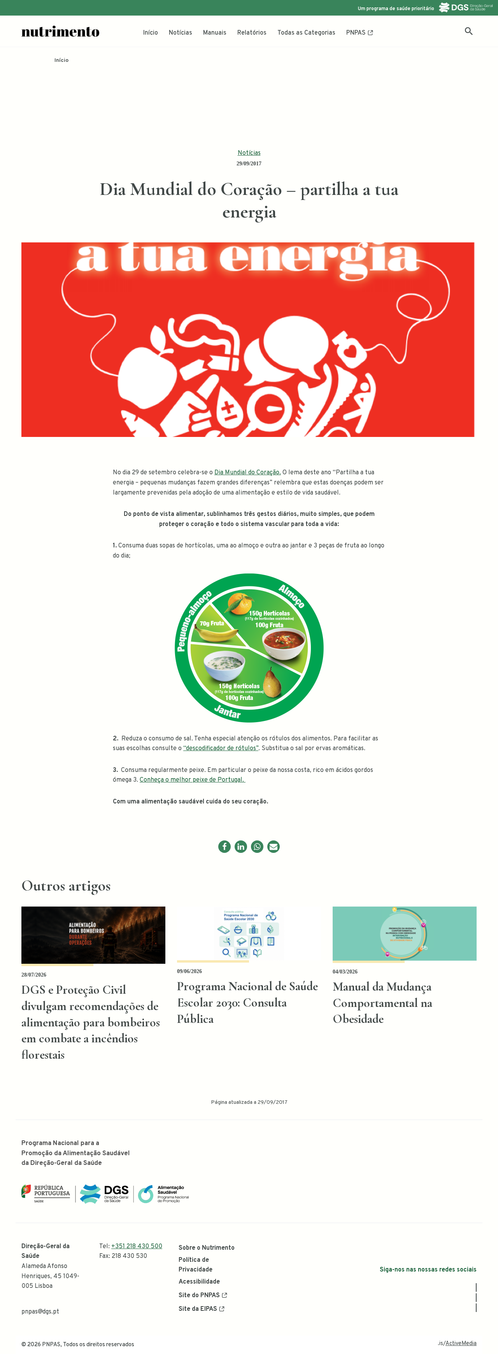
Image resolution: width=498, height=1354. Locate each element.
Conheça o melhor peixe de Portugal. (192, 780)
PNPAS (356, 33)
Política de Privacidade (195, 1265)
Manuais (214, 33)
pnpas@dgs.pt (40, 1312)
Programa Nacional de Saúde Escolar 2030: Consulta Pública (247, 1002)
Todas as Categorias (306, 33)
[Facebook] (224, 846)
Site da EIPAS (198, 1309)
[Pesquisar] (469, 31)
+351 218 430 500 (136, 1247)
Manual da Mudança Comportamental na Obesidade (382, 1002)
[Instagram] (476, 1297)
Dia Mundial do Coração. (247, 473)
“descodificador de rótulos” (220, 748)
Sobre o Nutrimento (207, 1248)
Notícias (180, 33)
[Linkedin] (241, 846)
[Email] (273, 846)
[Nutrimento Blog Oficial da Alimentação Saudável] (60, 31)
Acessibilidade (199, 1282)
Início (150, 33)
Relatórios (252, 33)
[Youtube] (476, 1307)
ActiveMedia (461, 1343)
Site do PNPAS (199, 1296)
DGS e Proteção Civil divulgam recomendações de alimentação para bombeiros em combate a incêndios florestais (90, 1022)
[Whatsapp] (257, 846)
